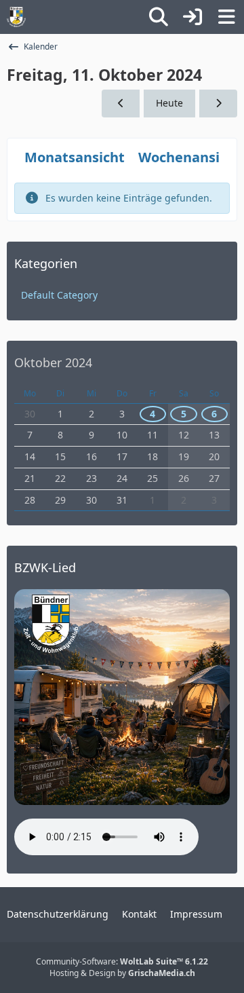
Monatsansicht (74, 157)
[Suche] (158, 17)
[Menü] (226, 17)
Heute (169, 102)
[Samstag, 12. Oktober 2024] (218, 103)
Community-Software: (122, 961)
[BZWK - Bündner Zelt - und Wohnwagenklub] (16, 17)
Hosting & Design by (122, 973)
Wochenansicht (189, 157)
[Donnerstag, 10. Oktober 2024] (121, 103)
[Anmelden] (192, 17)
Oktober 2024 (53, 362)
